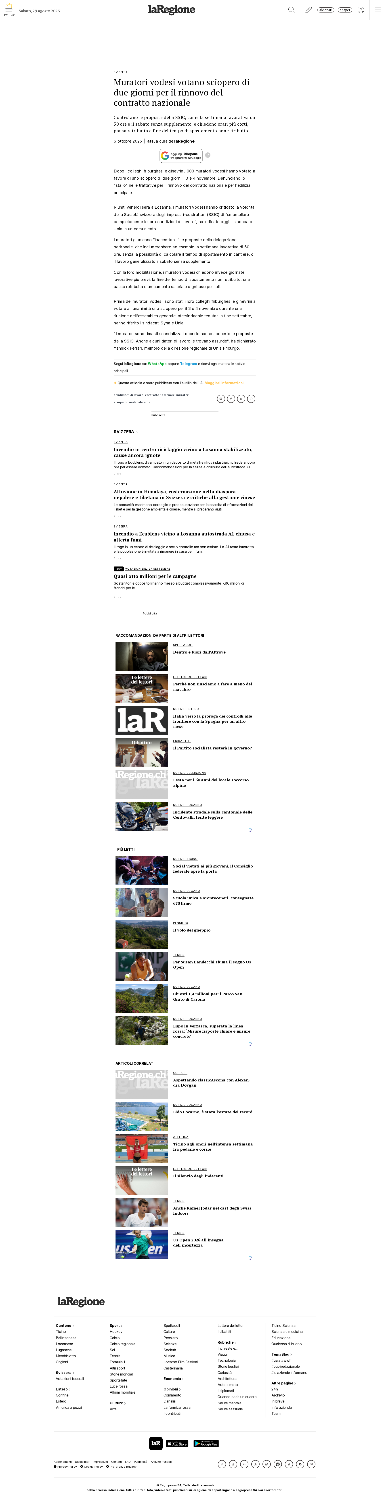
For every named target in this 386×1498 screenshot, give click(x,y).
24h (274, 1389)
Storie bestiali (228, 1366)
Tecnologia (227, 1360)
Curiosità (225, 1372)
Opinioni (171, 1389)
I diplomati (226, 1390)
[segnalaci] (308, 10)
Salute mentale (229, 1403)
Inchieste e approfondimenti (231, 1348)
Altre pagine (282, 1383)
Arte (113, 1409)
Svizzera (64, 1372)
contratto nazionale (159, 395)
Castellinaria (173, 1368)
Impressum (100, 1461)
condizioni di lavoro (128, 395)
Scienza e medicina (287, 1331)
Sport (115, 1325)
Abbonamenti (63, 1461)
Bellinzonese (66, 1338)
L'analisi (170, 1401)
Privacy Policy (67, 1466)
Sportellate (118, 1380)
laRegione (184, 141)
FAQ (128, 1461)
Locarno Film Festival (181, 1362)
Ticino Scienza (283, 1325)
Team (276, 1413)
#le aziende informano (289, 1372)
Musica (169, 1356)
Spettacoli (172, 1325)
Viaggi (222, 1354)
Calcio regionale (122, 1344)
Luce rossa (119, 1386)
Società (170, 1350)
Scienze (170, 1344)
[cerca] (291, 10)
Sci (112, 1350)
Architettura (227, 1378)
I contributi (172, 1413)
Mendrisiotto (66, 1356)
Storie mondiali (121, 1374)
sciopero (120, 402)
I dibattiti (224, 1331)
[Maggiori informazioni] (207, 155)
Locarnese (64, 1344)
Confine (62, 1395)
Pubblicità (140, 1461)
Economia (173, 1378)
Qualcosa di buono (286, 1344)
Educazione (281, 1338)
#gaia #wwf (281, 1360)
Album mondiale (122, 1392)
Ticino (61, 1331)
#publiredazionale (285, 1366)
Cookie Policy (93, 1466)
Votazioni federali (70, 1378)
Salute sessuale (230, 1409)
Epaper (345, 10)
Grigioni (62, 1362)
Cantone (64, 1325)
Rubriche (226, 1342)
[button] (222, 1464)
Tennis (115, 1356)
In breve (278, 1401)
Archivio (278, 1395)
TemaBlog (280, 1354)
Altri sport (117, 1368)
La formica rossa (177, 1407)
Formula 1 (117, 1362)
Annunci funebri (161, 1461)
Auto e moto (228, 1384)
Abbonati (325, 10)
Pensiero (171, 1338)
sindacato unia (139, 402)
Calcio (115, 1338)
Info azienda (281, 1407)
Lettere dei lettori (231, 1325)
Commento (172, 1395)
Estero (62, 1389)
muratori (182, 395)
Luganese (64, 1350)
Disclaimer (82, 1461)
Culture (117, 1403)
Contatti (116, 1461)
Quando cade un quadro (237, 1396)
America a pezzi (69, 1407)
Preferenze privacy (122, 1466)
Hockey (116, 1331)
